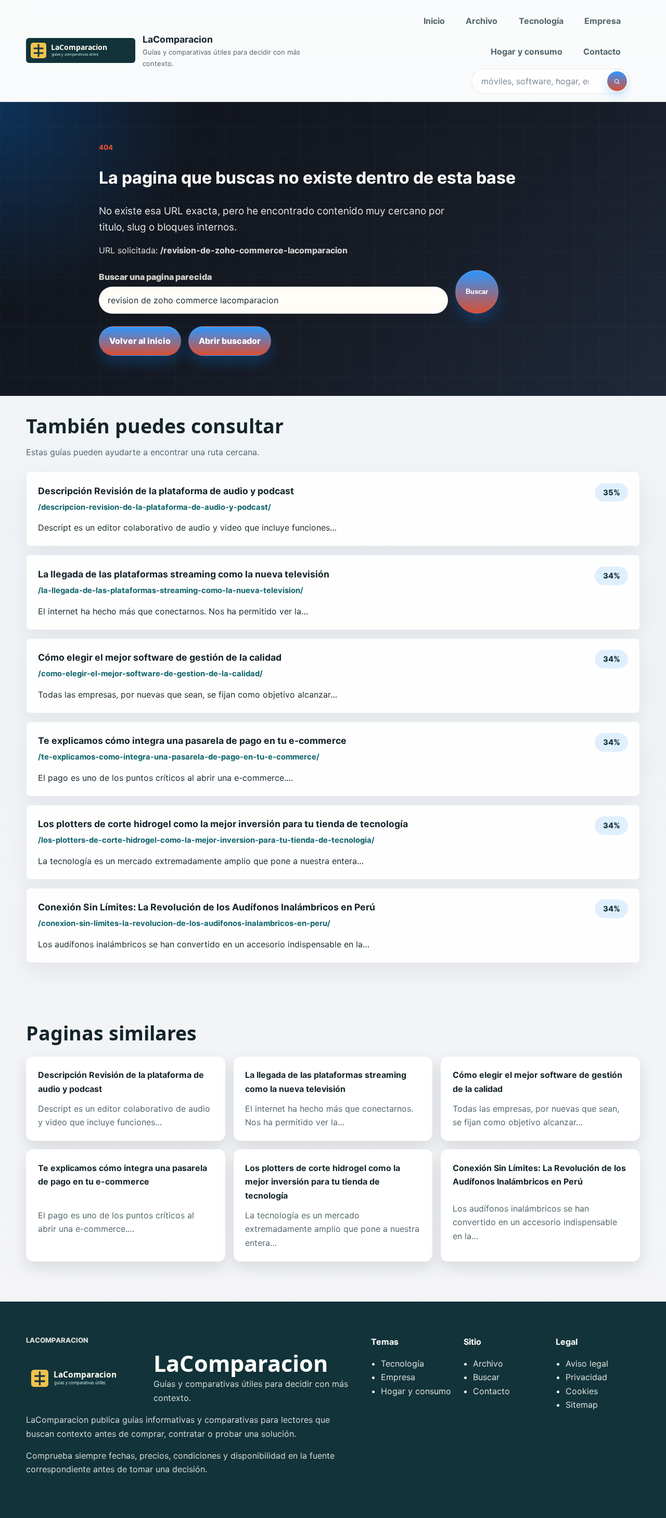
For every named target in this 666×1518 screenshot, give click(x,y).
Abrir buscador (230, 341)
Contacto (602, 51)
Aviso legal (587, 1363)
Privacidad (586, 1377)
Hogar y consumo (526, 51)
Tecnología (541, 21)
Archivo (481, 21)
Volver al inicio (140, 341)
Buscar (477, 291)
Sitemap (582, 1404)
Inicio (434, 21)
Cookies (582, 1391)
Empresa (602, 21)
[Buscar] (617, 81)
